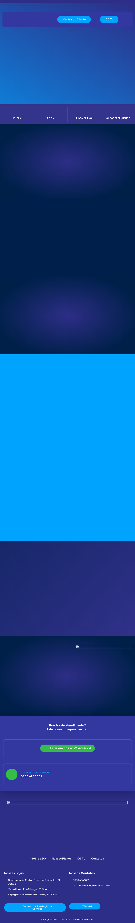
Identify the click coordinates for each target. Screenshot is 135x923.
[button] (42, 19)
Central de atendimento (36, 772)
